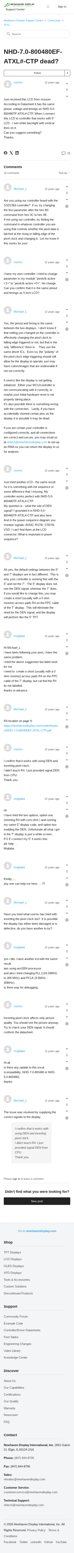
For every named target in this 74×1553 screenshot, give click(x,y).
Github (48, 1542)
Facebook (10, 1542)
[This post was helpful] (66, 83)
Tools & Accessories (17, 1279)
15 (68, 153)
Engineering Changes (17, 1343)
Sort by (63, 173)
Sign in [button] (62, 6)
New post (37, 1201)
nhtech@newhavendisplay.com (27, 442)
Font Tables (11, 1337)
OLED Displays (14, 1266)
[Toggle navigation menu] (48, 7)
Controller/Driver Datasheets (22, 1330)
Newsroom (11, 1415)
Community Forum (16, 1316)
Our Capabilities (14, 1387)
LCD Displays (13, 1259)
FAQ (7, 1422)
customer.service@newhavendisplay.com (31, 1492)
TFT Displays (12, 1252)
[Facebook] (5, 153)
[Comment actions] (66, 206)
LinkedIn (36, 1542)
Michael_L (20, 188)
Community (54, 20)
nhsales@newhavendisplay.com (24, 1479)
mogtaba (19, 636)
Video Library (12, 1350)
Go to (37, 1231)
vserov (18, 82)
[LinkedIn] (17, 153)
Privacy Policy (36, 1530)
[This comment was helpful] (66, 186)
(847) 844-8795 (24, 1458)
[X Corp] (11, 153)
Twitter (23, 1542)
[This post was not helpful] (66, 96)
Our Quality (11, 1401)
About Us (10, 1381)
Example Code (13, 1323)
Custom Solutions (15, 1286)
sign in (16, 1178)
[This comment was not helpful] (66, 199)
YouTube (61, 1542)
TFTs (7, 25)
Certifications (12, 1394)
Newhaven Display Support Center (23, 20)
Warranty (9, 1408)
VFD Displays (13, 1272)
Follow (37, 73)
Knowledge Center (15, 1357)
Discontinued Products (18, 1293)
